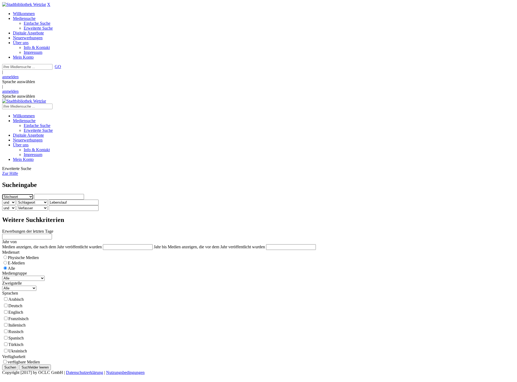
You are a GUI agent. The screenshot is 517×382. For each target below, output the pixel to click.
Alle (11, 268)
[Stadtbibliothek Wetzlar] (24, 4)
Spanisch (16, 338)
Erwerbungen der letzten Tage (27, 231)
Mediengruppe (14, 273)
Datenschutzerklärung (84, 372)
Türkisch (15, 344)
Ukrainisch (17, 351)
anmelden (10, 77)
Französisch (18, 318)
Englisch (15, 312)
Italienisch (17, 325)
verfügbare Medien (24, 362)
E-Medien (16, 263)
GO (58, 66)
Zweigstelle (12, 283)
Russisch (15, 331)
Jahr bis (160, 247)
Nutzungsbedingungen (125, 372)
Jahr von (9, 241)
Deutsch (15, 305)
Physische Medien (23, 257)
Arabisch (16, 299)
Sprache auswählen (18, 81)
